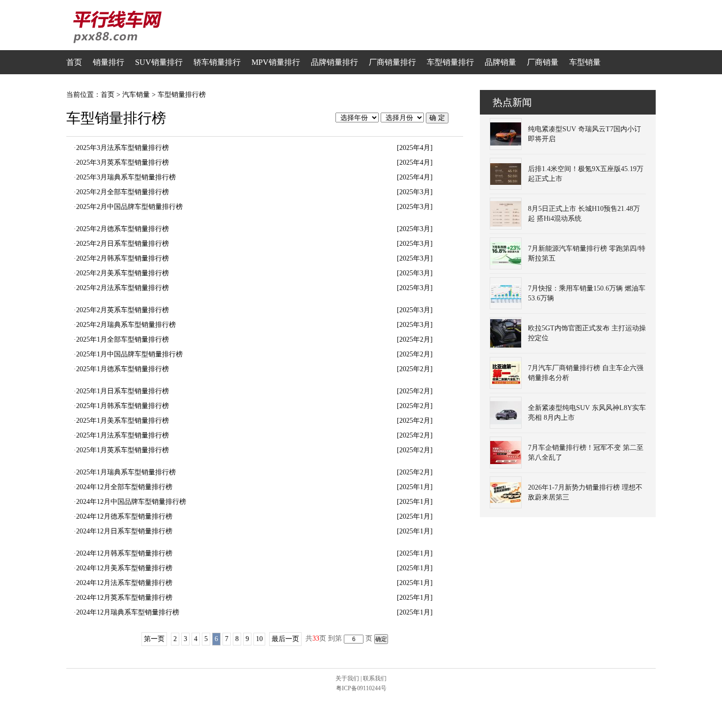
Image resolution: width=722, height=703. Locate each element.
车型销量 (585, 62)
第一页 (154, 639)
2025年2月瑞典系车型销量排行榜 (126, 324)
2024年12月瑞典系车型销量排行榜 (127, 612)
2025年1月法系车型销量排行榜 (122, 435)
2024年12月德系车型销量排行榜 (124, 516)
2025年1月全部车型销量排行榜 (122, 339)
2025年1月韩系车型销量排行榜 (122, 406)
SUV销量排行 (159, 62)
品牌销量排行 (334, 62)
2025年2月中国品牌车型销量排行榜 (129, 206)
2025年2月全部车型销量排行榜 (122, 192)
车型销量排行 (450, 62)
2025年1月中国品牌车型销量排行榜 (129, 354)
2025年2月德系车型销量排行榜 (122, 229)
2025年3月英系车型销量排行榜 (122, 162)
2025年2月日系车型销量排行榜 (122, 243)
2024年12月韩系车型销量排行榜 (124, 553)
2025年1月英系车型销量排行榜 (122, 450)
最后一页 (285, 639)
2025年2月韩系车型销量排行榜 (122, 258)
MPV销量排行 (275, 62)
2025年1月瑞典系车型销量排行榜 (126, 472)
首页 (74, 62)
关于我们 (347, 678)
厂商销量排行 (392, 62)
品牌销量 (500, 62)
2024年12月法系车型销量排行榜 (124, 582)
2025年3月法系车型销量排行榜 (122, 147)
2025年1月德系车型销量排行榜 (122, 369)
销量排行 (108, 62)
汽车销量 (136, 94)
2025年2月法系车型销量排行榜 (122, 288)
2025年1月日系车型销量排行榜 (122, 391)
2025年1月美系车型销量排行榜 (122, 420)
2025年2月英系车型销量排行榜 (122, 310)
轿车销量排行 (217, 62)
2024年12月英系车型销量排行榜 (124, 597)
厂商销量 (542, 62)
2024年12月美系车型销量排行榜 (124, 568)
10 (259, 639)
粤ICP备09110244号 (361, 688)
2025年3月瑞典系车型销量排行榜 (126, 177)
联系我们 (375, 678)
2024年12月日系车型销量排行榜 (124, 531)
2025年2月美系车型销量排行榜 (122, 273)
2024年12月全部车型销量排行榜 (124, 487)
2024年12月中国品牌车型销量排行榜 (131, 501)
